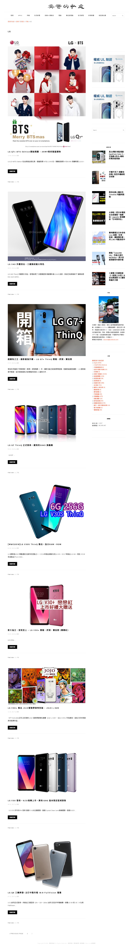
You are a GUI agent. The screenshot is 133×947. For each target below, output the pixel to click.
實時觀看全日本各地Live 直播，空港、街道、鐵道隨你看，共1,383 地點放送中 (117, 236)
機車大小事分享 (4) (99, 387)
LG (15, 182)
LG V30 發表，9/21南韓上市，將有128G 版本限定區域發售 (37, 800)
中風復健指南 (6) (99, 367)
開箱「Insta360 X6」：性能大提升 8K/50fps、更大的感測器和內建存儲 (116, 256)
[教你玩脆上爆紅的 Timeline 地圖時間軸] (98, 198)
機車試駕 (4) (97, 389)
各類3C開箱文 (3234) (100, 374)
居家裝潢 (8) (97, 380)
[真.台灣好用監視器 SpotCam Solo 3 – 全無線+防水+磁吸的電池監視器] (98, 158)
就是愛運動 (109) (99, 376)
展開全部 (94, 360)
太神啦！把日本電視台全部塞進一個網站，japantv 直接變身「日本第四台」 (117, 215)
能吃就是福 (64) (98, 401)
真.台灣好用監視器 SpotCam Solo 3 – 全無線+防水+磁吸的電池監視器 (116, 155)
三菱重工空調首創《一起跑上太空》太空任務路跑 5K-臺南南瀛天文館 (117, 276)
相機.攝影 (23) (98, 398)
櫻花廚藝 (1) (97, 392)
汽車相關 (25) (98, 394)
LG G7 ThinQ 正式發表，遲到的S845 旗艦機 (30, 445)
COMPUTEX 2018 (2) (100, 365)
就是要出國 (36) (98, 378)
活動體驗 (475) (98, 396)
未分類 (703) (98, 385)
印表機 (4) (97, 371)
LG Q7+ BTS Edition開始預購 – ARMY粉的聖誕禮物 (34, 152)
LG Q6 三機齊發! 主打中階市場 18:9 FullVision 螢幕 (35, 893)
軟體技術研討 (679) (99, 403)
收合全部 (101, 360)
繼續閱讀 (12, 171)
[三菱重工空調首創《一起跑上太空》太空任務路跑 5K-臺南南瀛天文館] (98, 279)
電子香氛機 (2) (98, 407)
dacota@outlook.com (110, 339)
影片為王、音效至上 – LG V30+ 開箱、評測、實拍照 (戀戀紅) (38, 630)
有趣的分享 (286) (99, 383)
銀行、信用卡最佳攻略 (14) (102, 405)
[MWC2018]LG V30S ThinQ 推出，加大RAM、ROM (34, 544)
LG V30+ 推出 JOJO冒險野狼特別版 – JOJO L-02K (33, 708)
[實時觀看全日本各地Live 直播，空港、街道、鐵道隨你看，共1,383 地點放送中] (98, 238)
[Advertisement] (106, 32)
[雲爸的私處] (66, 10)
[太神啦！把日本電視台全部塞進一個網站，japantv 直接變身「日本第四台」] (98, 218)
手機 (18, 182)
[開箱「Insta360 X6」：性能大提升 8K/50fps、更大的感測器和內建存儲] (98, 259)
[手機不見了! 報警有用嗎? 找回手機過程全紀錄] (98, 178)
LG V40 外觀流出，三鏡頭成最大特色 (26, 264)
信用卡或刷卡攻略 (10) (100, 369)
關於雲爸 (70, 943)
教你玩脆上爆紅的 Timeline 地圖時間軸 (116, 194)
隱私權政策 (76, 943)
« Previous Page (16, 933)
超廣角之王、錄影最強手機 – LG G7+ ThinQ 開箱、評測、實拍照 (40, 359)
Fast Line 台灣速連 (90, 943)
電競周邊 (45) (98, 410)
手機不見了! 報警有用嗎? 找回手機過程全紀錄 (117, 174)
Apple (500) (97, 363)
